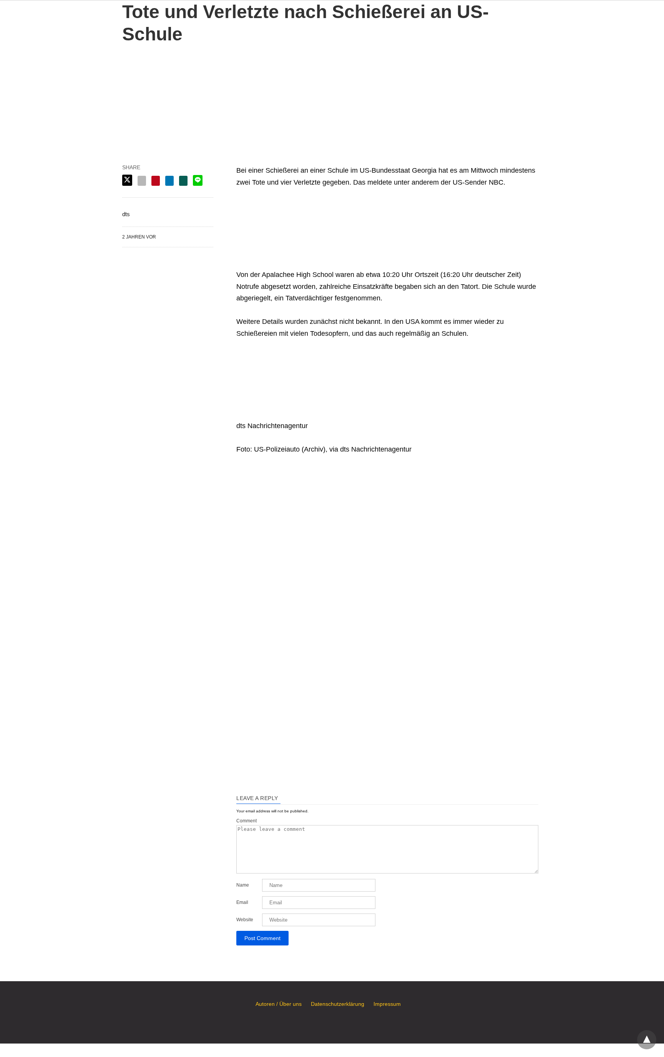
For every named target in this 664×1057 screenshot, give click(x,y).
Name (242, 885)
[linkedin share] (169, 181)
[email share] (142, 181)
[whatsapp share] (183, 181)
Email (242, 902)
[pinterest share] (155, 181)
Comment (246, 821)
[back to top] (646, 1039)
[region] (332, 93)
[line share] (198, 180)
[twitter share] (127, 180)
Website (244, 919)
